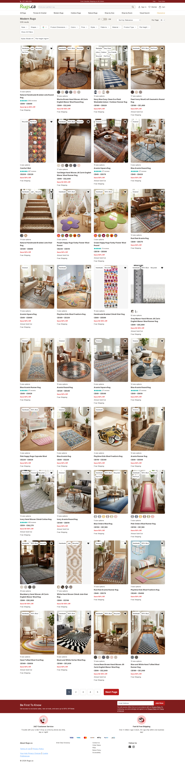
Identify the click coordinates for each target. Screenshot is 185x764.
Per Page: (155, 20)
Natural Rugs (92, 13)
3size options (62, 311)
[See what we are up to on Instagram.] (133, 747)
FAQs (94, 747)
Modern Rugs (58, 13)
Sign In (143, 7)
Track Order (161, 1)
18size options (62, 96)
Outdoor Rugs (76, 13)
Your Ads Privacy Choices (30, 753)
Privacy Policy (156, 707)
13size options (99, 96)
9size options (99, 384)
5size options (136, 165)
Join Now (159, 703)
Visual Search (145, 13)
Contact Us (96, 743)
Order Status (96, 745)
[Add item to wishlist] (51, 48)
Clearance (161, 13)
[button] (24, 27)
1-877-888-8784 (27, 1)
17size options (136, 96)
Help (154, 1)
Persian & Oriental (39, 13)
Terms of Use (25, 749)
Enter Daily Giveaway (63, 743)
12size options (25, 92)
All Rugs (23, 13)
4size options (99, 453)
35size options (25, 591)
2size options (25, 165)
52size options (136, 315)
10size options (136, 661)
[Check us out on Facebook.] (130, 747)
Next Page (111, 692)
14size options (25, 239)
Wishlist (154, 7)
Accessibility (96, 752)
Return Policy (96, 750)
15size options (99, 165)
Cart (163, 7)
